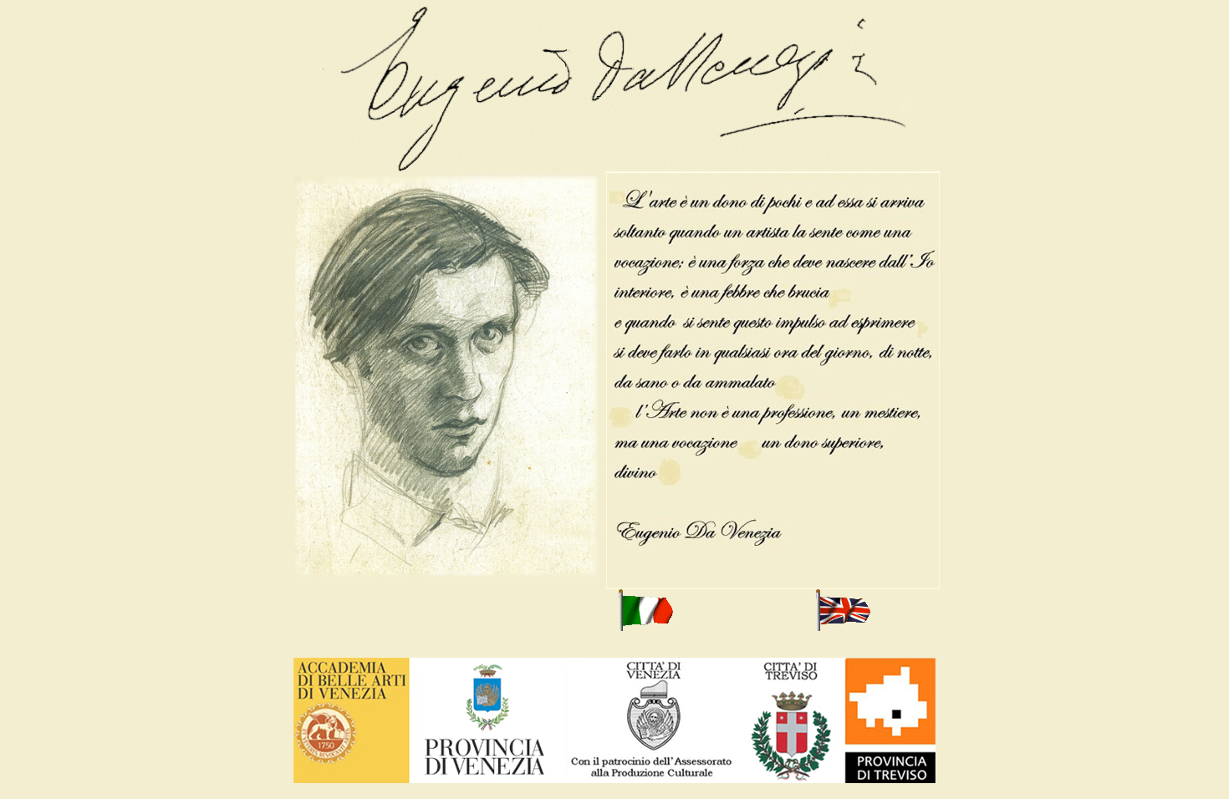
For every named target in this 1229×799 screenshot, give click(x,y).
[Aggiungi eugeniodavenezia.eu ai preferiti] (446, 577)
